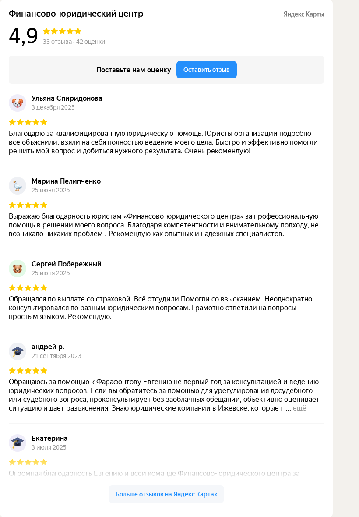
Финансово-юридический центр (76, 14)
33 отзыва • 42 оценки (74, 41)
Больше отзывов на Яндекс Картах (166, 494)
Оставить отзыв (206, 69)
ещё (299, 408)
